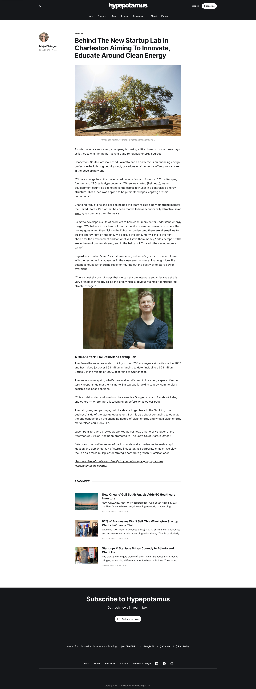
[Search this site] (40, 6)
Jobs (114, 16)
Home (90, 16)
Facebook (164, 663)
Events (124, 16)
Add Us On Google (142, 663)
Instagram (172, 663)
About (154, 16)
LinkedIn (156, 663)
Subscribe (209, 6)
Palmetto (124, 162)
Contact (124, 663)
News (101, 16)
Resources (138, 16)
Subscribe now (130, 619)
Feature (79, 33)
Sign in (195, 6)
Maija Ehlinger (48, 46)
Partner (164, 16)
